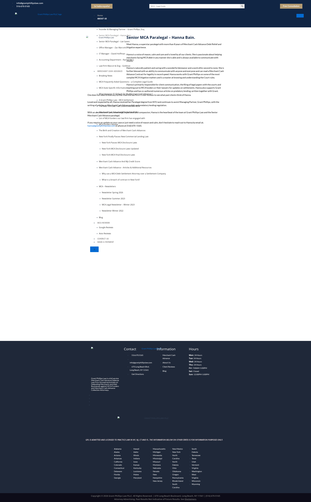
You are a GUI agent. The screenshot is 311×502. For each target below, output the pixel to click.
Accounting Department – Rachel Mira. (116, 59)
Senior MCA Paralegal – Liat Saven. (114, 41)
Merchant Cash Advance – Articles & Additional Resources (125, 167)
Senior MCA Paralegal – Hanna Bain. (115, 35)
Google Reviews (106, 227)
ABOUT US (102, 18)
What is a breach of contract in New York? (121, 179)
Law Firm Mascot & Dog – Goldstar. (115, 65)
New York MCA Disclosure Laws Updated (120, 148)
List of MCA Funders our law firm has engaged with (122, 118)
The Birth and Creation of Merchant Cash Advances (122, 130)
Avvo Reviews (105, 233)
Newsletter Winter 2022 (112, 210)
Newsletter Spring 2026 (112, 192)
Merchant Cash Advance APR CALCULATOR (118, 112)
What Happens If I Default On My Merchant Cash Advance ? (125, 94)
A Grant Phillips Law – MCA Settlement (116, 100)
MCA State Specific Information (113, 88)
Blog (101, 217)
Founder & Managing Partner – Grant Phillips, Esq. (122, 29)
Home (100, 15)
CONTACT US (103, 238)
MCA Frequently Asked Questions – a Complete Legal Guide (126, 81)
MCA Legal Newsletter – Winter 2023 (118, 204)
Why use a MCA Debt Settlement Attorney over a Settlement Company (134, 173)
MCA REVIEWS (103, 222)
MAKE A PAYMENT (105, 242)
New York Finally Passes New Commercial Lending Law (123, 136)
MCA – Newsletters (107, 186)
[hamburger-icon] (300, 16)
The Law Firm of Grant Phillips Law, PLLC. (117, 23)
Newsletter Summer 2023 (113, 198)
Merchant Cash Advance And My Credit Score (119, 161)
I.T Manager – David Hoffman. (112, 53)
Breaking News (105, 75)
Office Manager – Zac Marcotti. (113, 47)
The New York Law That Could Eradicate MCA (119, 106)
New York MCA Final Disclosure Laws (118, 154)
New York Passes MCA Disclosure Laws (119, 142)
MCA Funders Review (108, 124)
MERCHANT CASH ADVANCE (109, 71)
